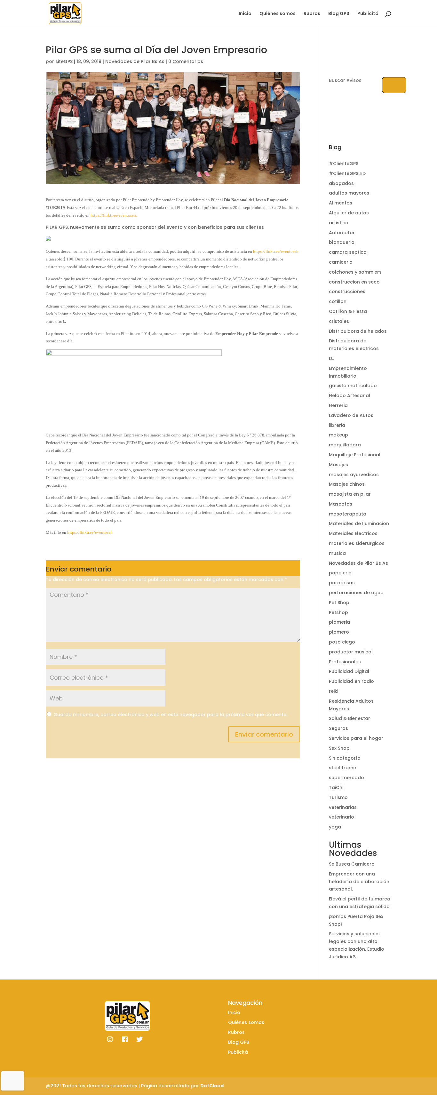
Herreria (338, 405)
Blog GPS (338, 14)
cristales (339, 321)
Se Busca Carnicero (352, 864)
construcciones (347, 291)
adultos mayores (349, 193)
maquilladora (345, 445)
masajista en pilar (350, 494)
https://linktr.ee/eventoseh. (114, 215)
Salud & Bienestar (349, 718)
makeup (338, 435)
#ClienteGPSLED (347, 173)
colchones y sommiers (355, 272)
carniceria (341, 262)
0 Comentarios (185, 61)
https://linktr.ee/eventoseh (275, 251)
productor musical (351, 652)
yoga (335, 827)
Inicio (245, 14)
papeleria (340, 573)
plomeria (339, 622)
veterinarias (343, 807)
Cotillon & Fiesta (348, 311)
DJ (332, 358)
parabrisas (342, 582)
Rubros (312, 14)
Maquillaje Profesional (354, 455)
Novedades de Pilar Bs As (134, 61)
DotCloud (212, 1086)
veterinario (341, 817)
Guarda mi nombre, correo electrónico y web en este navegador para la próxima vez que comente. (170, 714)
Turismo (338, 797)
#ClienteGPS (343, 163)
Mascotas (340, 504)
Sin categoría (345, 758)
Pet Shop (339, 602)
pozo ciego (342, 642)
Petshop (338, 612)
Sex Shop (339, 748)
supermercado (346, 777)
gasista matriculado (353, 385)
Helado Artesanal (349, 395)
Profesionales (345, 662)
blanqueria (341, 242)
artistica (338, 223)
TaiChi (336, 787)
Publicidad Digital (349, 671)
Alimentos (340, 203)
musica (337, 553)
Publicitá (367, 14)
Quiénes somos (277, 14)
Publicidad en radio (351, 681)
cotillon (337, 301)
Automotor (342, 232)
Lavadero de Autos (351, 415)
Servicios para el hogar (356, 738)
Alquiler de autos (349, 213)
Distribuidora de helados (358, 331)
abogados (341, 183)
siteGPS (64, 61)
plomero (339, 632)
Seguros (338, 728)
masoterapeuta (347, 514)
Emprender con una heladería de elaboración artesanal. (359, 881)
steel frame (342, 767)
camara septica (348, 252)
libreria (337, 425)
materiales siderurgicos (357, 543)
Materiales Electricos (353, 533)
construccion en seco (354, 282)
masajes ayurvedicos (354, 474)
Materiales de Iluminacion (359, 523)
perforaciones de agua (356, 592)
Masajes (338, 464)
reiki (333, 691)
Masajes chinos (347, 484)
